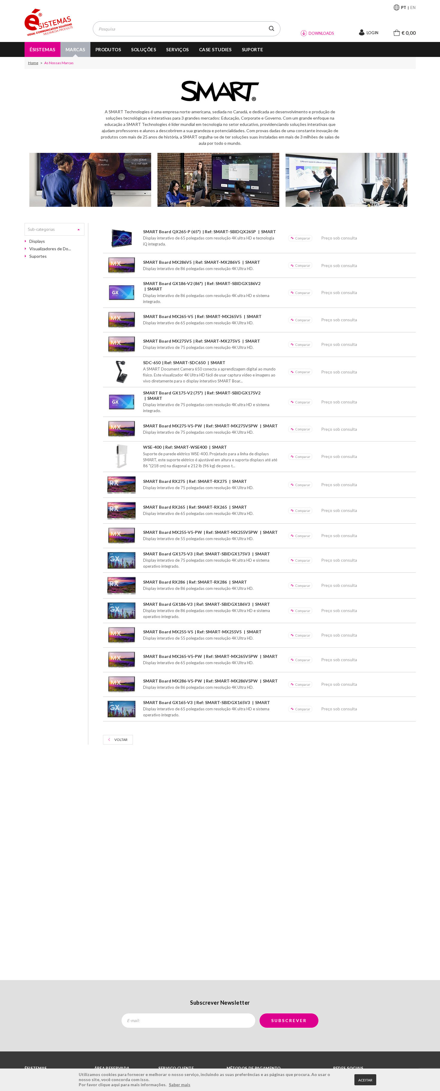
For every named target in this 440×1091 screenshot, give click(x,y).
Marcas (75, 49)
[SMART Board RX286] (121, 585)
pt (403, 7)
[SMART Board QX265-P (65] (121, 238)
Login (372, 32)
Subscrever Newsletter (220, 1002)
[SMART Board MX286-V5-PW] (121, 684)
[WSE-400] (121, 456)
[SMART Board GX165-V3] (121, 709)
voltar (121, 739)
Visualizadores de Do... (50, 249)
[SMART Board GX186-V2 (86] (121, 292)
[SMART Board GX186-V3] (121, 611)
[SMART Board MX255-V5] (121, 635)
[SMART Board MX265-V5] (121, 320)
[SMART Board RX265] (121, 510)
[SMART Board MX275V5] (121, 344)
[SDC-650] (121, 372)
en (413, 7)
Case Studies (215, 49)
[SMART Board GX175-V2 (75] (121, 402)
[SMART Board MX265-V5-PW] (121, 660)
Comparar (302, 238)
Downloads (321, 33)
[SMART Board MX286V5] (121, 265)
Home (33, 63)
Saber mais (179, 1084)
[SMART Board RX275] (121, 485)
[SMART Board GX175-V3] (121, 560)
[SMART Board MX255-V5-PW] (121, 536)
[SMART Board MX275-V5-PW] (121, 429)
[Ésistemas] (49, 23)
